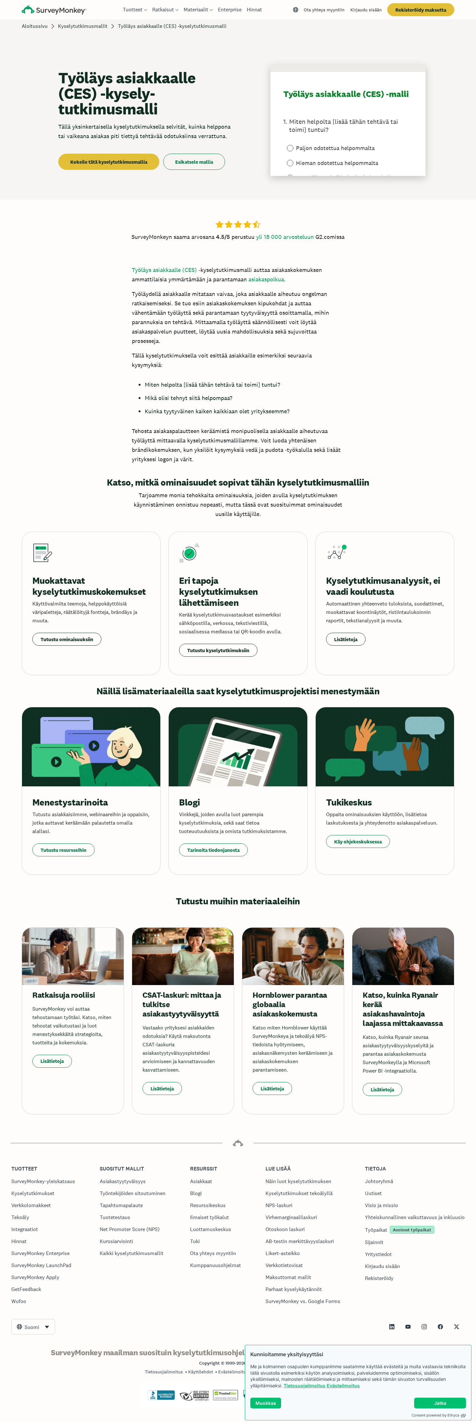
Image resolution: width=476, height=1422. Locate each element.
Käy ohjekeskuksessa (358, 842)
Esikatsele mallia (194, 162)
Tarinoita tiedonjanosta (213, 850)
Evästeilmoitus (343, 1385)
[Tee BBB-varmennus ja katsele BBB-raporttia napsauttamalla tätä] (161, 1399)
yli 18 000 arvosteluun (285, 237)
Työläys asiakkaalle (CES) (164, 270)
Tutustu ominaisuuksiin (66, 639)
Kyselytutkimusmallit (83, 26)
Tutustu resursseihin (63, 850)
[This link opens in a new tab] (392, 1326)
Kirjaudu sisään (366, 10)
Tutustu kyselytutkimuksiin (218, 650)
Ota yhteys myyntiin (324, 10)
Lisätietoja (345, 639)
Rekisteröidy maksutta (420, 10)
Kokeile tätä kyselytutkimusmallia (108, 162)
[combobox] (33, 1326)
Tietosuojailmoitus (304, 1385)
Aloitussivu (35, 26)
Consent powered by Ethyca (435, 1415)
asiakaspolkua (266, 279)
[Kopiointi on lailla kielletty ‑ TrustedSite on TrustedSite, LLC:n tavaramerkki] (225, 1399)
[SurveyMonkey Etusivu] (54, 10)
